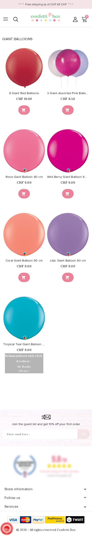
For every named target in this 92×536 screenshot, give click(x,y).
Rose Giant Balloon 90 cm (24, 177)
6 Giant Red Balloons (24, 93)
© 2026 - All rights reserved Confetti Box (45, 530)
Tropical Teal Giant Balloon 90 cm (24, 344)
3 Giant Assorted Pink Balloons (68, 93)
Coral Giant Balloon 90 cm (24, 261)
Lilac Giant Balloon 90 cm (68, 261)
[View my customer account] (75, 19)
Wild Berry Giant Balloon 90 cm (68, 177)
